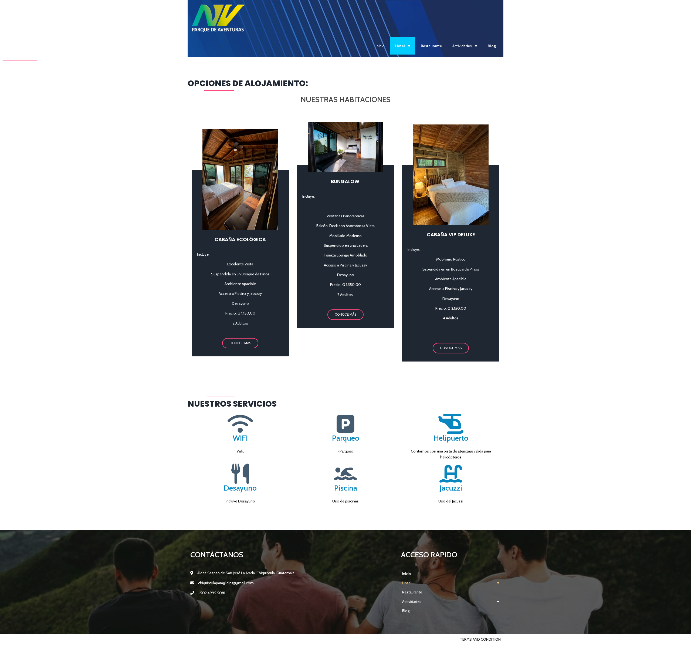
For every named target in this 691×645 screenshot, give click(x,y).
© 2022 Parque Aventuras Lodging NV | (226, 639)
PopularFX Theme (279, 639)
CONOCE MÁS (240, 343)
